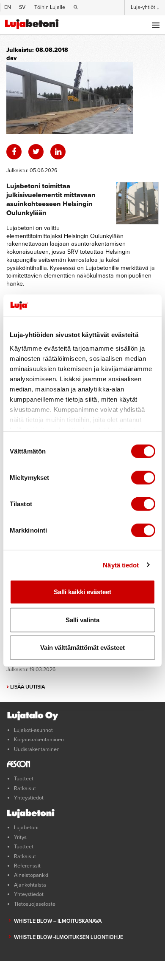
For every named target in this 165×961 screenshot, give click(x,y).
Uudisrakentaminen (37, 749)
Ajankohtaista (30, 885)
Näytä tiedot (121, 564)
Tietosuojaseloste (34, 904)
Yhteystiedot (29, 797)
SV (22, 7)
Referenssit (27, 865)
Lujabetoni (26, 827)
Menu (156, 25)
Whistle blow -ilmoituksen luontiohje (68, 937)
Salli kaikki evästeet (82, 591)
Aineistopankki (31, 875)
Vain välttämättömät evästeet (82, 647)
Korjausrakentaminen (39, 739)
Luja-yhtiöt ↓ (145, 7)
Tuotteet (23, 778)
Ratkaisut (25, 788)
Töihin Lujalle (49, 7)
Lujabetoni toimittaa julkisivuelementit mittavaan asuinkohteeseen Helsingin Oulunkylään (51, 199)
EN (7, 7)
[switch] (143, 478)
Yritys (20, 837)
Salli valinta (82, 619)
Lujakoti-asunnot (33, 730)
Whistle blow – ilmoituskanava (58, 921)
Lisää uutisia (25, 686)
